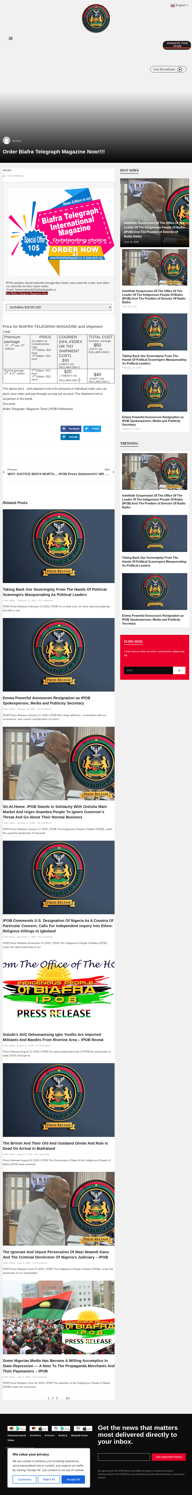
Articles (7, 170)
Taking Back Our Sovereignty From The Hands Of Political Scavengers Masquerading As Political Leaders (154, 359)
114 (68, 1398)
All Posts (16, 141)
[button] (11, 38)
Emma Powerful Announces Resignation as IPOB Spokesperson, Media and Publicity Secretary (153, 421)
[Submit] (179, 670)
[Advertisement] (76, 74)
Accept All (73, 1479)
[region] (49, 1468)
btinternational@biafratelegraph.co (35, 289)
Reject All (49, 1479)
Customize (24, 1479)
